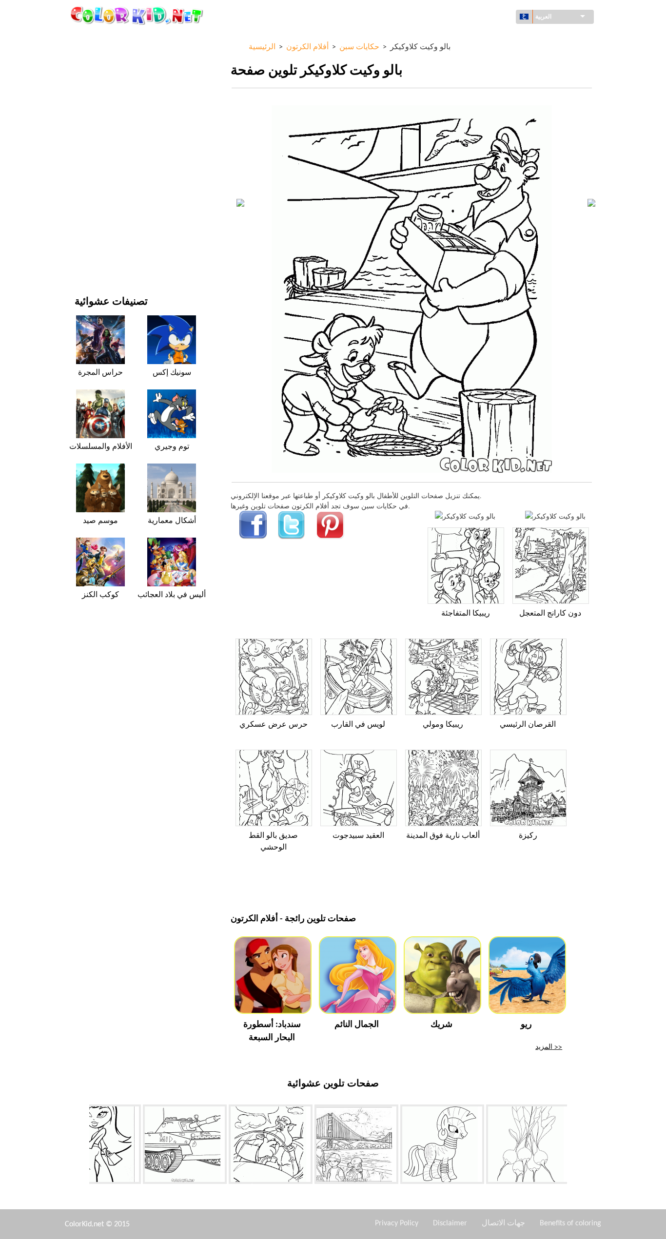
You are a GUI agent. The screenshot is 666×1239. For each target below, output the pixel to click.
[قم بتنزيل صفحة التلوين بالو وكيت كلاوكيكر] (555, 516)
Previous (82, 1146)
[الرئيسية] (138, 15)
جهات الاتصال (503, 1223)
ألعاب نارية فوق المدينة (443, 836)
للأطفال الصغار (95, 198)
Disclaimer (450, 1223)
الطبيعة (85, 258)
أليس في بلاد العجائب (171, 595)
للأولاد (83, 138)
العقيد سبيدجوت (358, 836)
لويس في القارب (358, 725)
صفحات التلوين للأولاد (105, 178)
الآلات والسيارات (98, 38)
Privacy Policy (396, 1223)
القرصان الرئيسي (528, 725)
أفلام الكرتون (93, 118)
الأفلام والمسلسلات (102, 238)
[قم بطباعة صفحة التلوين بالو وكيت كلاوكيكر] (465, 516)
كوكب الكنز (100, 595)
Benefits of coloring (570, 1223)
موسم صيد (100, 521)
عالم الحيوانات (94, 98)
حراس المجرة (100, 373)
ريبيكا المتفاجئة (465, 614)
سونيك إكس (172, 373)
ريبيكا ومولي (443, 725)
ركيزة (528, 836)
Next (574, 1146)
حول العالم (89, 58)
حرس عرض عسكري (273, 725)
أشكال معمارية (96, 78)
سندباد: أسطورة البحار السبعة (272, 1031)
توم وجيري (172, 447)
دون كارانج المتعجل (550, 614)
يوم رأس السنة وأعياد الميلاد (113, 218)
